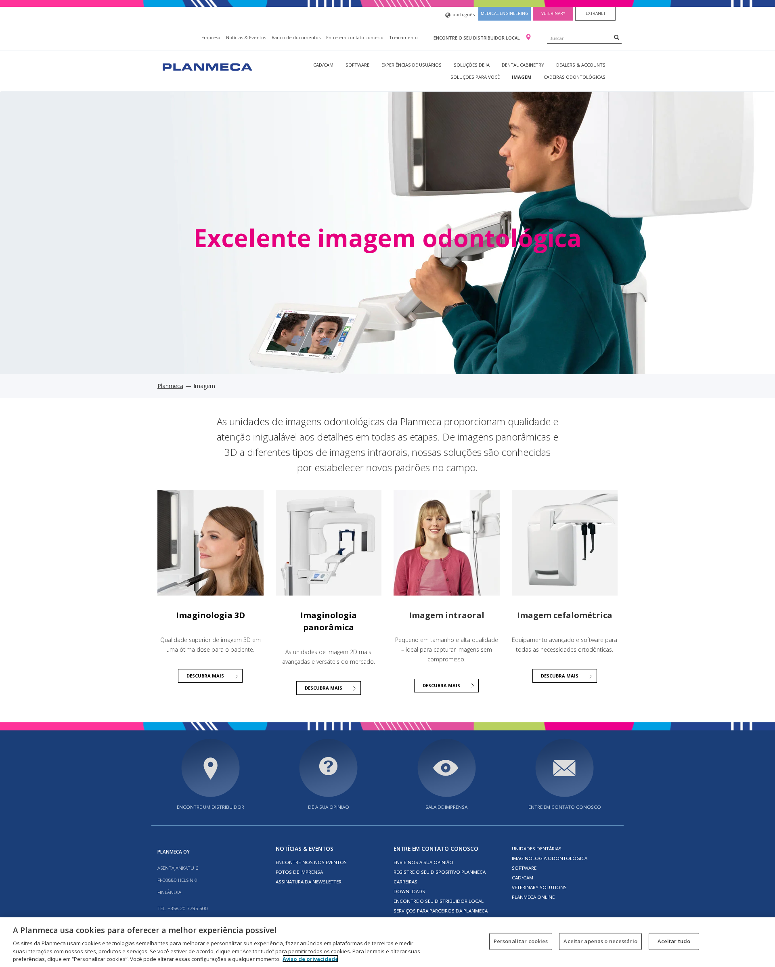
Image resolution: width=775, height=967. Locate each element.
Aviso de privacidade (310, 958)
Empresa (210, 37)
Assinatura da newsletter (308, 882)
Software (357, 65)
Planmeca (170, 386)
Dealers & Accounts (580, 65)
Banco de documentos (296, 37)
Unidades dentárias (536, 848)
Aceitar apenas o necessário (600, 941)
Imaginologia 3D (210, 615)
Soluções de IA (472, 65)
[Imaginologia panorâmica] (329, 542)
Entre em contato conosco (354, 37)
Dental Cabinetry (523, 65)
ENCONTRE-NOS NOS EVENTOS (311, 862)
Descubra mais (205, 676)
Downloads (409, 891)
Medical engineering (504, 13)
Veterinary (553, 13)
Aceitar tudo (674, 941)
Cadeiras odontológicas (574, 77)
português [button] (463, 14)
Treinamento (403, 37)
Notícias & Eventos (246, 37)
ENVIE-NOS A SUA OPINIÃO (423, 862)
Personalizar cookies (521, 941)
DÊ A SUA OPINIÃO (328, 807)
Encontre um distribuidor (210, 807)
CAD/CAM (323, 65)
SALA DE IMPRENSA (446, 807)
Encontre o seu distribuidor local (477, 38)
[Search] (617, 37)
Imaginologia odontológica (549, 858)
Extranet (595, 13)
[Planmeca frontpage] (206, 66)
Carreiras (405, 882)
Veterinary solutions (539, 887)
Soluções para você (475, 77)
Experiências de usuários (411, 65)
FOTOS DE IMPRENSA (299, 872)
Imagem (522, 77)
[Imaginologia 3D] (210, 542)
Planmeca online (533, 897)
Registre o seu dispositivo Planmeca (440, 872)
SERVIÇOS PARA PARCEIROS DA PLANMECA (441, 911)
